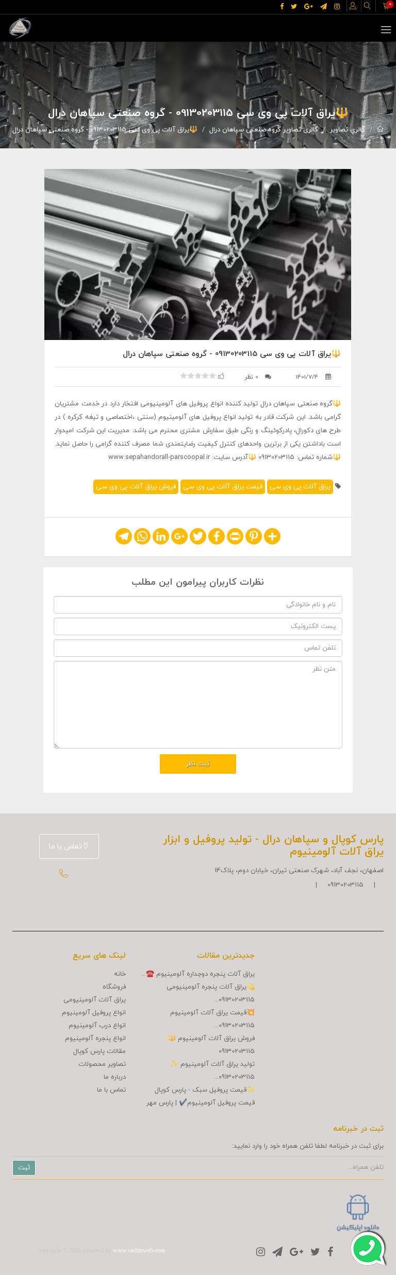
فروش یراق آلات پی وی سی (136, 486)
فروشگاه (114, 987)
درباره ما (115, 1077)
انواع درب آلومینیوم (97, 1025)
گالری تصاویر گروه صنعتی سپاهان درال (263, 129)
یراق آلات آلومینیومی (94, 1000)
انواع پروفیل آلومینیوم (94, 1012)
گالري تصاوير (347, 129)
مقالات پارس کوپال (99, 1051)
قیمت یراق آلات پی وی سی (222, 486)
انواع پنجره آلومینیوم (95, 1038)
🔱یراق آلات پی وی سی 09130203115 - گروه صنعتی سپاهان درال (104, 129)
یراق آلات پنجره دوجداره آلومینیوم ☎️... (198, 974)
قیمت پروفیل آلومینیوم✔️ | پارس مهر (200, 1103)
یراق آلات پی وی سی (300, 486)
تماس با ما (65, 847)
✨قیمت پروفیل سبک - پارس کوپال (205, 1090)
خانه (120, 974)
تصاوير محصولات (102, 1064)
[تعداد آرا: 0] (183, 375)
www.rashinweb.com (139, 1250)
